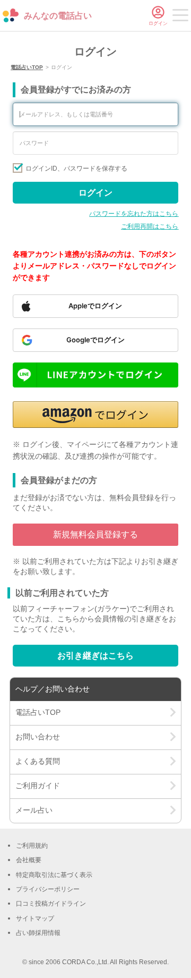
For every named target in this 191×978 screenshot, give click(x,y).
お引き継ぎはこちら (95, 655)
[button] (96, 414)
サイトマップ (35, 918)
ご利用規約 (32, 845)
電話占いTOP (27, 67)
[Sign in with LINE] (96, 374)
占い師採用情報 (38, 933)
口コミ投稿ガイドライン (51, 903)
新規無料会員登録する (95, 534)
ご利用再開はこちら (149, 226)
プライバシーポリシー (48, 889)
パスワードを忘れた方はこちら (133, 213)
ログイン (95, 192)
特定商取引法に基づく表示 (54, 875)
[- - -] (180, 17)
